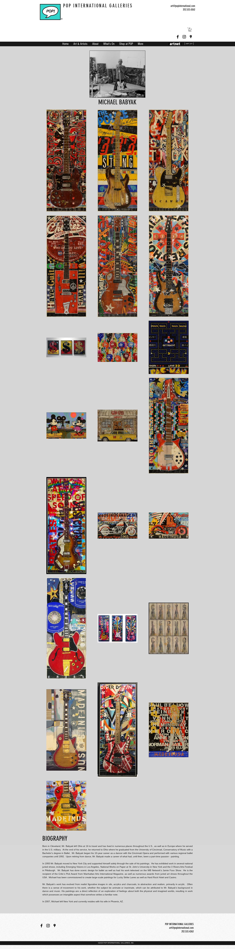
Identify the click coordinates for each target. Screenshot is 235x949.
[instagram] (184, 36)
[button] (190, 30)
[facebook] (177, 36)
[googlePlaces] (190, 36)
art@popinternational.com (183, 6)
